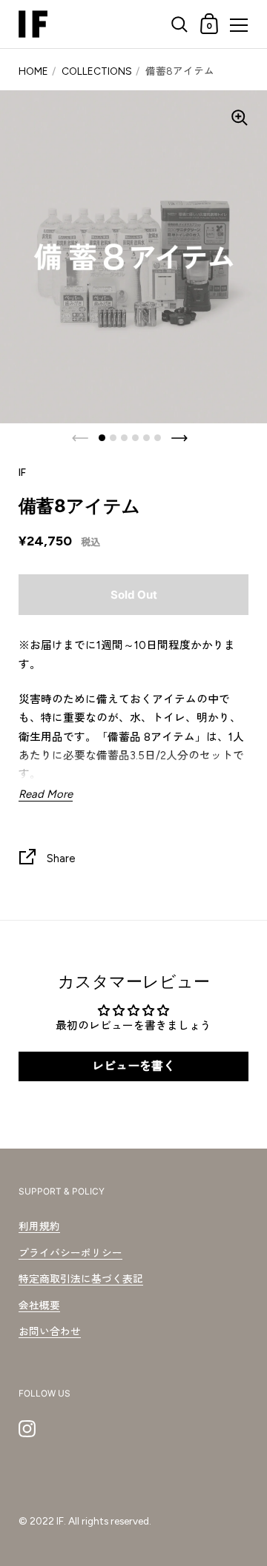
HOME (33, 71)
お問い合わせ (50, 1331)
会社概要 (39, 1305)
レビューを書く (133, 1066)
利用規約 (39, 1226)
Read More (46, 794)
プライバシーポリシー (70, 1253)
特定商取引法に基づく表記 (81, 1279)
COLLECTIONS (97, 71)
